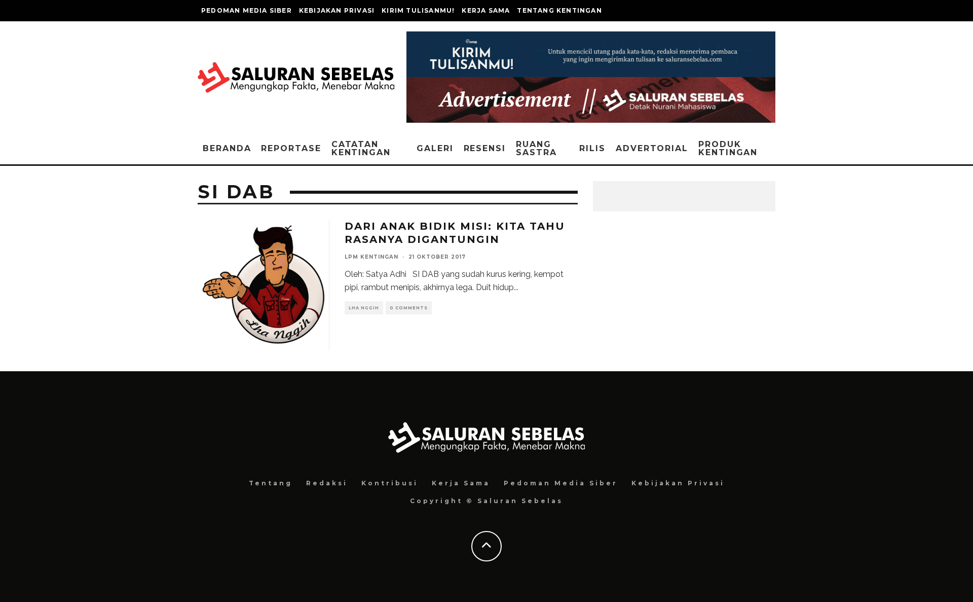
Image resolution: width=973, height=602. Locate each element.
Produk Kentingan (728, 148)
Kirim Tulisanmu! (418, 10)
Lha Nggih (364, 307)
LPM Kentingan (371, 257)
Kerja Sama (486, 10)
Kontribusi (389, 483)
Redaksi (327, 483)
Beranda (227, 148)
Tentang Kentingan (559, 10)
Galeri (435, 148)
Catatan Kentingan (361, 148)
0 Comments (409, 307)
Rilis (592, 148)
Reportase (291, 148)
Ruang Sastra (536, 148)
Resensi (485, 148)
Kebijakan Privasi (337, 10)
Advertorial (652, 148)
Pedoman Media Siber (246, 10)
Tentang (270, 483)
